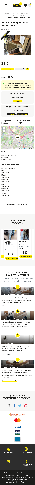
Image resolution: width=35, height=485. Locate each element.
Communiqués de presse (13, 475)
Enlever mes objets (6, 330)
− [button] (4, 131)
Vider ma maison (6, 354)
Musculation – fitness (23, 13)
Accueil (7, 13)
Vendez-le (18, 101)
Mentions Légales (12, 482)
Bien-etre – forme (18, 15)
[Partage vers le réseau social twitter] (12, 77)
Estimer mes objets (6, 305)
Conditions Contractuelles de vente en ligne (17, 477)
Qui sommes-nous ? (11, 473)
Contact (27, 475)
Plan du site (25, 482)
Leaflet (16, 148)
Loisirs (13, 13)
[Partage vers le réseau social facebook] (9, 77)
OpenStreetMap (23, 148)
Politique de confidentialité (17, 480)
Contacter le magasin (8, 69)
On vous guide (26, 473)
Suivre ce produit (22, 69)
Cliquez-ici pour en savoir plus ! (9, 380)
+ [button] (4, 128)
